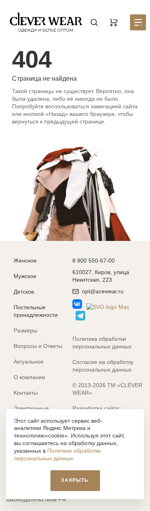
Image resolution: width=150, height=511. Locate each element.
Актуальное (29, 361)
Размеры (25, 330)
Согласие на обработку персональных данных (103, 366)
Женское (25, 260)
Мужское (25, 276)
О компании (29, 377)
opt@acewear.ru (103, 291)
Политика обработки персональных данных (102, 343)
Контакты (26, 393)
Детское (24, 291)
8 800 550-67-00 (93, 260)
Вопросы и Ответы (38, 346)
